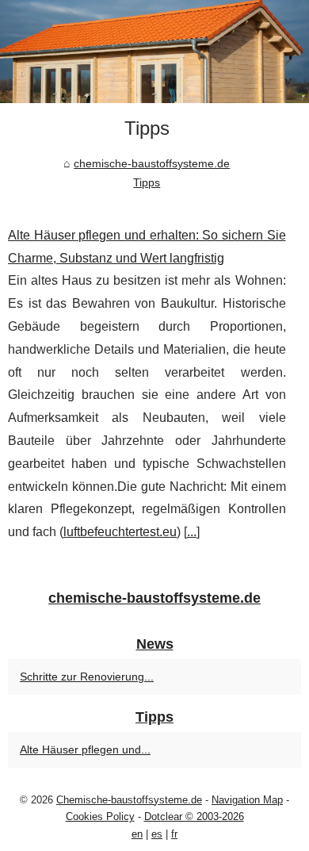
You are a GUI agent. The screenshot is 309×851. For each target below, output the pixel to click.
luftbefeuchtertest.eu (120, 532)
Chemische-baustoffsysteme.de (129, 800)
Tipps (146, 182)
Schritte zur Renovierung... (87, 676)
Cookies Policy (100, 816)
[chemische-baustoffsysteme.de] (154, 51)
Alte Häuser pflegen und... (85, 749)
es (156, 834)
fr (174, 834)
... (191, 532)
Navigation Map (247, 800)
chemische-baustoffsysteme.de (152, 163)
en (137, 834)
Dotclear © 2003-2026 (194, 816)
